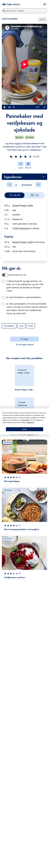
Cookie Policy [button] (25, 420)
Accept (24, 429)
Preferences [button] (30, 422)
